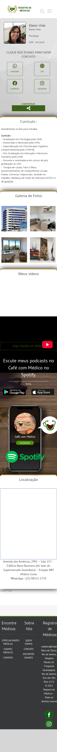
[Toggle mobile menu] (50, 11)
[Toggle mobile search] (42, 11)
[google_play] (14, 389)
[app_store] (42, 389)
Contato (8, 657)
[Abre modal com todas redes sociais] (28, 108)
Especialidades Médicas (8, 642)
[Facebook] (49, 715)
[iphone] (25, 402)
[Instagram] (49, 724)
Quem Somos (28, 642)
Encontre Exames (28, 656)
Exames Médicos (8, 651)
